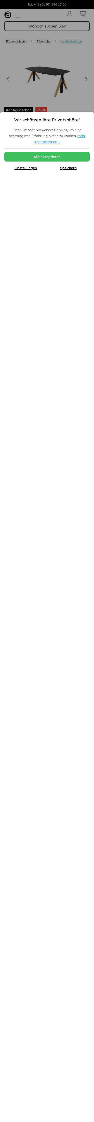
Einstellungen (25, 168)
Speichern (68, 168)
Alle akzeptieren (47, 157)
